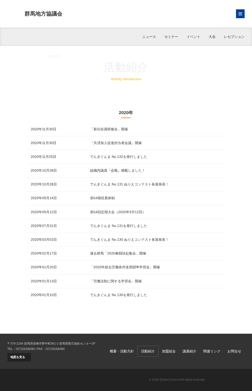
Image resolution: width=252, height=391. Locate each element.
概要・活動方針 (122, 351)
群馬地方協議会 (44, 14)
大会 (212, 37)
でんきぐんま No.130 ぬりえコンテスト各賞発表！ (129, 239)
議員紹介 (189, 351)
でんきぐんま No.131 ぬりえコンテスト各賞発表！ (129, 184)
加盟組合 (169, 351)
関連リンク (211, 351)
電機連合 (227, 380)
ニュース (149, 37)
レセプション (234, 37)
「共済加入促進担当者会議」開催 (116, 143)
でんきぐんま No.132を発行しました (118, 157)
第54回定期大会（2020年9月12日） (118, 212)
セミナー (171, 37)
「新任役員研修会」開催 (109, 129)
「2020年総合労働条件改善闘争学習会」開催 (125, 267)
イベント (193, 37)
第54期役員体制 (102, 198)
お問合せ (234, 351)
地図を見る (17, 357)
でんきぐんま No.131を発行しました (118, 226)
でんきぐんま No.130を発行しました (118, 295)
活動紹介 (33, 56)
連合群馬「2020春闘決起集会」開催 (118, 253)
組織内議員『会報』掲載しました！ (117, 170)
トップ (12, 56)
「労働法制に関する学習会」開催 (116, 281)
